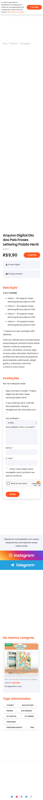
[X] (21, 796)
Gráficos (14, 43)
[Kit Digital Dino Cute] (21, 667)
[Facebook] (26, 796)
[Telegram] (12, 796)
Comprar (31, 255)
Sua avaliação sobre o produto (21, 427)
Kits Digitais (25, 43)
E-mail (9, 458)
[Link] (21, 555)
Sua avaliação (13, 418)
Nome (9, 447)
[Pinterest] (16, 796)
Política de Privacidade (15, 12)
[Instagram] (31, 796)
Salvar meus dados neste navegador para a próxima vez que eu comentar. (20, 472)
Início (5, 43)
